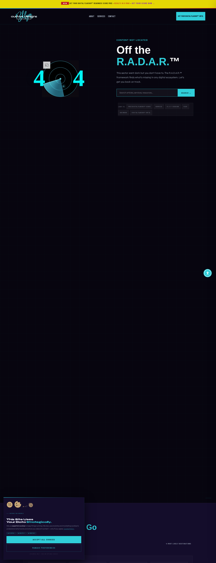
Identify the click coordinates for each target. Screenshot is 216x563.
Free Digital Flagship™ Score (139, 106)
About (91, 16)
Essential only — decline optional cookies (44, 554)
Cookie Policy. (69, 529)
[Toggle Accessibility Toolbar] (207, 273)
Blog (185, 106)
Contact (111, 16)
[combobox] (147, 93)
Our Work (123, 112)
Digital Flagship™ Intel (141, 112)
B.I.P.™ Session (173, 106)
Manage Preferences (44, 548)
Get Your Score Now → (143, 3)
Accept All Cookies (44, 539)
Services (101, 16)
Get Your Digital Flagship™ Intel (190, 16)
